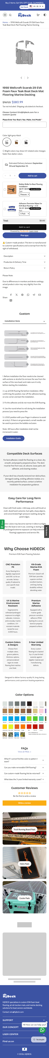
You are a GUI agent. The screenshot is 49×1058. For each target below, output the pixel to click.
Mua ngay (24, 235)
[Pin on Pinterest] (22, 295)
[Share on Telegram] (34, 295)
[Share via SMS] (11, 300)
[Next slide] (27, 77)
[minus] (5, 176)
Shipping (20, 106)
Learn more (33, 231)
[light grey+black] (7, 142)
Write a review (24, 803)
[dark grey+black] (26, 142)
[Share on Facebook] (11, 295)
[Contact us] (42, 1029)
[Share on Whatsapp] (28, 295)
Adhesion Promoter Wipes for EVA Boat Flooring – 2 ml (30, 204)
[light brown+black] (16, 142)
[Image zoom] (24, 52)
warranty (33, 657)
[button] (32, 175)
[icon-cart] (38, 14)
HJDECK (28, 1054)
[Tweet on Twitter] (16, 295)
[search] (10, 14)
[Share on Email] (39, 295)
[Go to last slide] (21, 77)
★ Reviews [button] (46, 531)
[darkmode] (44, 14)
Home (5, 22)
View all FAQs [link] (23, 751)
